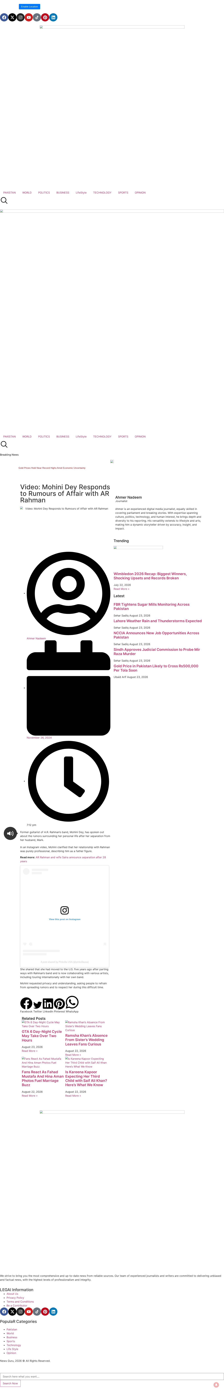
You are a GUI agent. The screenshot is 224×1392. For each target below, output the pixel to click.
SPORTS (123, 192)
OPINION (140, 192)
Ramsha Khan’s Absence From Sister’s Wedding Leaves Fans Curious (86, 1039)
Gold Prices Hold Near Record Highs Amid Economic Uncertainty (52, 468)
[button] (10, 833)
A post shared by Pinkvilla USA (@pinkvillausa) (65, 962)
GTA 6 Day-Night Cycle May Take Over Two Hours (42, 1035)
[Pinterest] (45, 17)
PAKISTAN (9, 192)
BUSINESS (62, 192)
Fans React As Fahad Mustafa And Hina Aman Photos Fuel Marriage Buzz (43, 1078)
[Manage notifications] (216, 1384)
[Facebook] (4, 17)
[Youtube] (29, 17)
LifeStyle (81, 192)
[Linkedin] (53, 17)
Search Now (10, 1383)
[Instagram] (20, 17)
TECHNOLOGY (102, 192)
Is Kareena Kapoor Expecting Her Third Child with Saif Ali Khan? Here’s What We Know (86, 1078)
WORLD (27, 192)
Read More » (30, 1050)
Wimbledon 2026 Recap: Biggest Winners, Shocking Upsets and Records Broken (150, 576)
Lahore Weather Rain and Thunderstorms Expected (158, 621)
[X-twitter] (12, 17)
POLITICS (44, 192)
